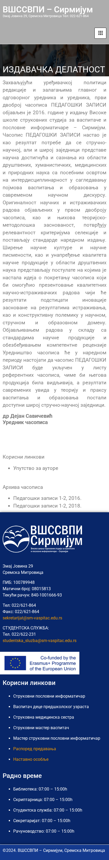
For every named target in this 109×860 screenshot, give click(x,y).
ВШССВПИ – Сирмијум (48, 9)
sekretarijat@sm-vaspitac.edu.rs (32, 617)
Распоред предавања (34, 748)
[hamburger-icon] (100, 33)
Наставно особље (30, 759)
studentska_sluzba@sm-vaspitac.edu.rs (39, 640)
